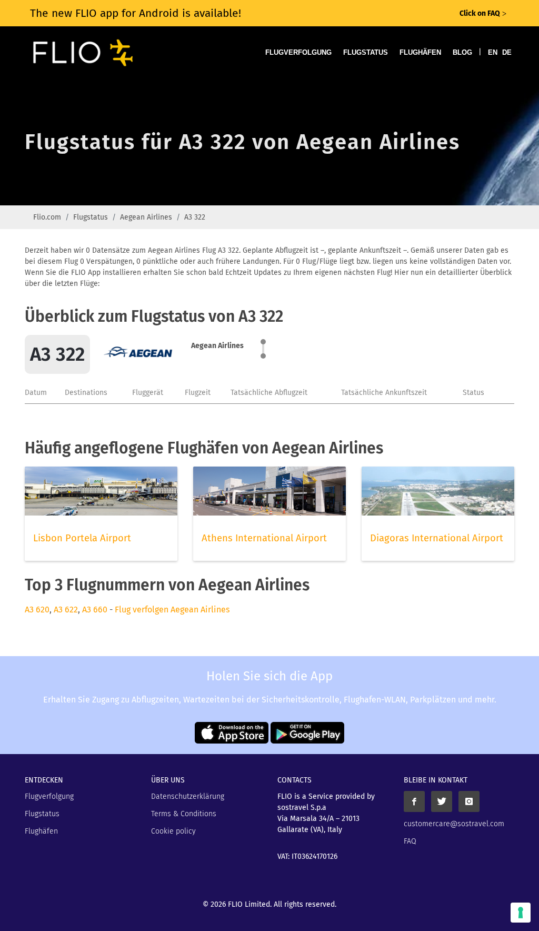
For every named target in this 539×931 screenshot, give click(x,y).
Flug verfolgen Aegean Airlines (172, 610)
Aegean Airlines (146, 217)
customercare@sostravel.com (454, 823)
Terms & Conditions (183, 813)
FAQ (410, 841)
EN (492, 52)
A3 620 (37, 610)
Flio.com (47, 217)
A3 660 (94, 610)
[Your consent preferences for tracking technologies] (521, 913)
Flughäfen (420, 52)
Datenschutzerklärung (187, 796)
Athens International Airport (264, 538)
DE (507, 52)
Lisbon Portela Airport (82, 538)
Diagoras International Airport (436, 538)
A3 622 (66, 610)
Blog (462, 52)
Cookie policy (173, 831)
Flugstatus (365, 52)
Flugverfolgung (298, 52)
